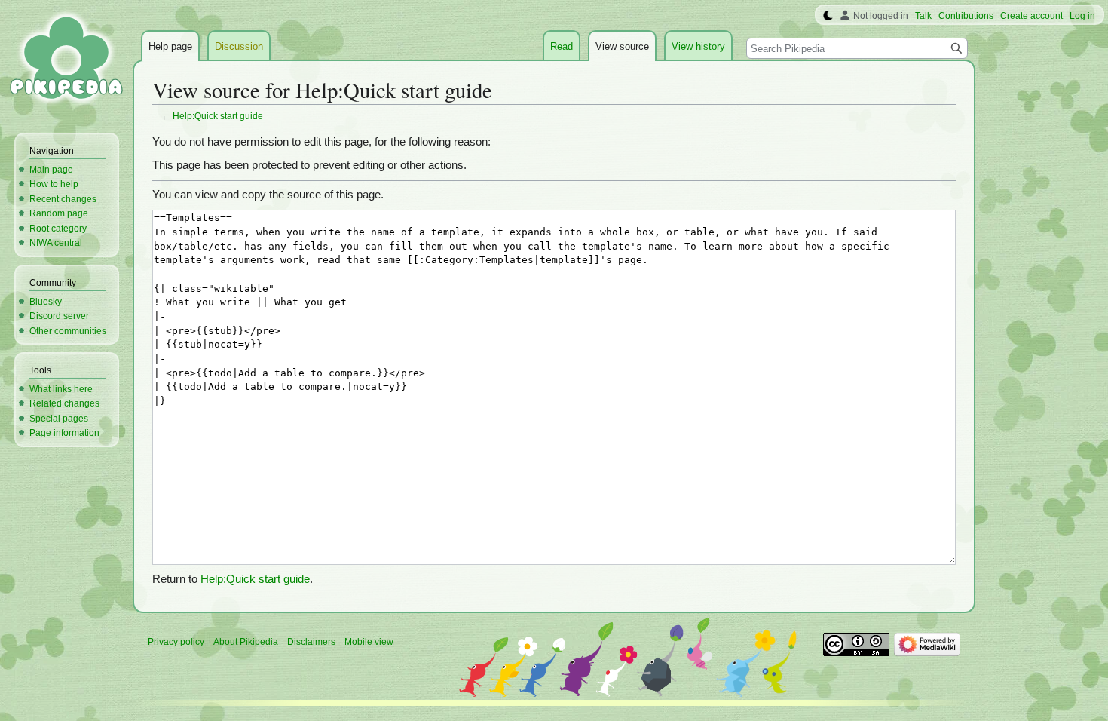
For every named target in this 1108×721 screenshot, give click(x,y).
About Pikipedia (245, 642)
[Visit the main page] (66, 60)
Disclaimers (311, 642)
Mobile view (368, 642)
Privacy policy (176, 642)
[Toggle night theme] (828, 16)
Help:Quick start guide (218, 116)
